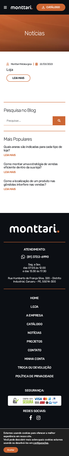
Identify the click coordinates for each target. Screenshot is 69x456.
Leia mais (10, 155)
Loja (9, 69)
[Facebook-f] (30, 417)
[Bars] (5, 7)
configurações (40, 443)
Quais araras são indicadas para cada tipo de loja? (33, 148)
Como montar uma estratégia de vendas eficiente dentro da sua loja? (31, 165)
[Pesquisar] (59, 120)
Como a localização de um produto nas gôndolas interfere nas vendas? (29, 182)
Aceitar (10, 449)
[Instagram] (38, 417)
